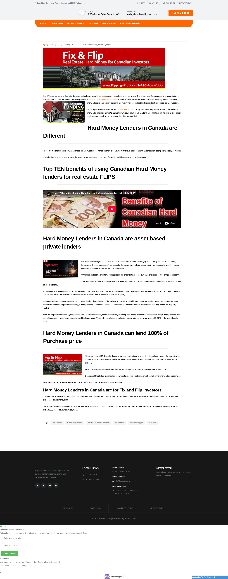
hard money (57, 422)
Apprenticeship (74, 23)
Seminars (140, 3)
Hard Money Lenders (130, 23)
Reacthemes (130, 519)
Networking (185, 3)
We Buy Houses (109, 23)
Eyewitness (57, 23)
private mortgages (136, 422)
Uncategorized (104, 45)
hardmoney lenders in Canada (98, 422)
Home (42, 23)
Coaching (153, 3)
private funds (119, 422)
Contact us (92, 480)
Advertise (91, 475)
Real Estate (153, 422)
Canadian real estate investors (103, 99)
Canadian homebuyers (125, 109)
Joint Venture (168, 3)
